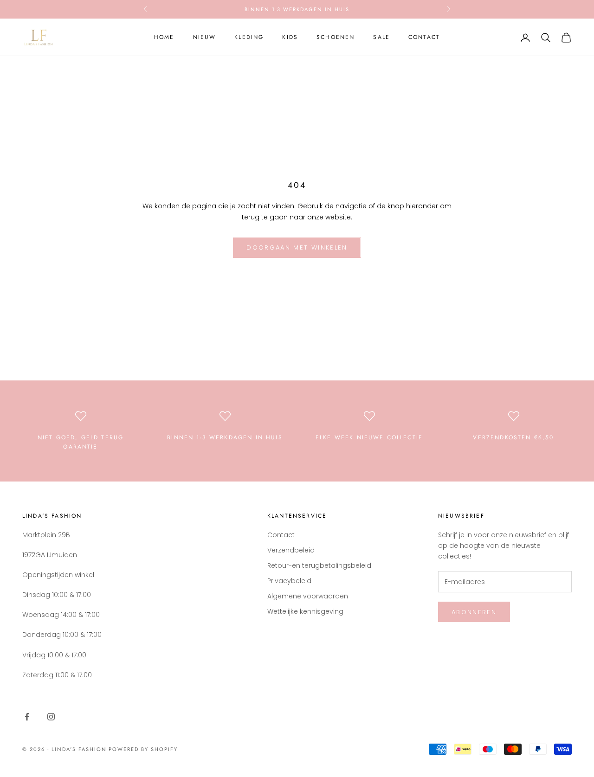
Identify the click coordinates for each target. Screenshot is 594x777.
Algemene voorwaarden (307, 596)
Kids (290, 37)
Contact (424, 37)
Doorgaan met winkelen (296, 247)
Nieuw (204, 37)
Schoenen (335, 37)
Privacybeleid (289, 580)
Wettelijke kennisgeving (305, 611)
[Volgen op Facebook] (27, 716)
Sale (381, 37)
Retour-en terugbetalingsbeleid (319, 565)
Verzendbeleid (291, 550)
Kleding (249, 37)
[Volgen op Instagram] (51, 716)
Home (164, 37)
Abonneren (474, 612)
